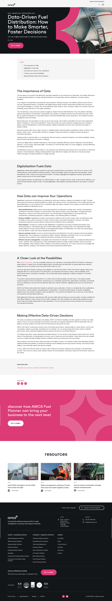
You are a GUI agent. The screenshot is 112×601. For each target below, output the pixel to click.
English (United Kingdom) (97, 1)
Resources (60, 550)
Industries (60, 547)
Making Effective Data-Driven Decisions (36, 76)
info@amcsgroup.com (91, 522)
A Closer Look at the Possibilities (34, 73)
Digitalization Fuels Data (31, 68)
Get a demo (15, 45)
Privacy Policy (11, 596)
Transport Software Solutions (40, 538)
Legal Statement (23, 596)
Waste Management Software (16, 538)
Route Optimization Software (40, 550)
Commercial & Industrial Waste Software (18, 556)
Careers (60, 553)
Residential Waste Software (15, 550)
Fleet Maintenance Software (40, 541)
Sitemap (34, 596)
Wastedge (10, 553)
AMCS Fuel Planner (26, 262)
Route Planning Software (39, 562)
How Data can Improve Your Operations (36, 71)
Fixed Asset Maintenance (39, 544)
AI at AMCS (61, 538)
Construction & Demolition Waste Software (16, 559)
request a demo (38, 368)
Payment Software (13, 547)
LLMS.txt (42, 596)
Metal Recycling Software (15, 541)
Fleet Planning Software (39, 559)
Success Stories (62, 544)
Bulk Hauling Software (39, 556)
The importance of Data (31, 65)
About (59, 541)
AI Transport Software (39, 553)
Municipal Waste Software (15, 544)
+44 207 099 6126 (90, 519)
